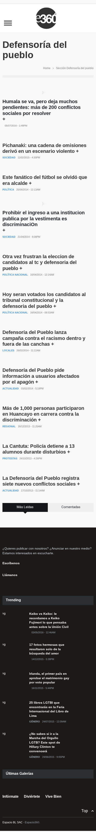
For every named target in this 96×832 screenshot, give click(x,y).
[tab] (25, 509)
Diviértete (32, 796)
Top (84, 810)
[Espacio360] (48, 29)
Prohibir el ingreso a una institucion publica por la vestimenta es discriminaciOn (43, 218)
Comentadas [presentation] (70, 507)
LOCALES (8, 350)
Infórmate (10, 796)
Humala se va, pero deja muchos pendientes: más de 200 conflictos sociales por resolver (41, 107)
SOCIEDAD (8, 157)
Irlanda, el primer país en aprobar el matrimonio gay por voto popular (49, 678)
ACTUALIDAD (10, 388)
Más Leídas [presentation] (25, 507)
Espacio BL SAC (12, 822)
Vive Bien (53, 796)
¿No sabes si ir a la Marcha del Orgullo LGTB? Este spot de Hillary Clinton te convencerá (44, 742)
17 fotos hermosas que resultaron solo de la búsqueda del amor (46, 649)
